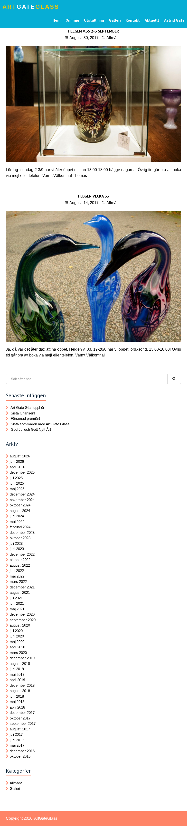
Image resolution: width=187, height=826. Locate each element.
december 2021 (22, 587)
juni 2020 (17, 636)
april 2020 (17, 647)
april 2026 (17, 467)
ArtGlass (30, 6)
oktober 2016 (20, 756)
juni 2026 (17, 461)
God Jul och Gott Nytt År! (31, 429)
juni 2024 (17, 516)
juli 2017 (16, 734)
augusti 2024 (20, 511)
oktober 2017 (20, 718)
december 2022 (22, 554)
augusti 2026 (20, 456)
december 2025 (22, 472)
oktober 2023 (20, 538)
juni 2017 (17, 740)
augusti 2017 (20, 729)
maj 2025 (17, 489)
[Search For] (174, 379)
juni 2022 (17, 571)
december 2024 (22, 494)
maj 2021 (17, 609)
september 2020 (23, 620)
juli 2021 (16, 598)
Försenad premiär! (25, 418)
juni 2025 (17, 483)
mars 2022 (18, 581)
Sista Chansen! (23, 413)
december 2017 (22, 712)
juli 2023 (16, 543)
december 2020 (22, 614)
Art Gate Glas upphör (27, 407)
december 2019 (22, 658)
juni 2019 (17, 669)
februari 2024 (20, 527)
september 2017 (23, 723)
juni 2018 (17, 696)
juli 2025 (16, 478)
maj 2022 (17, 576)
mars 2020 (18, 653)
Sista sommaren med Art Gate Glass (40, 424)
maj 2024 (17, 522)
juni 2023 (17, 549)
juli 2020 (16, 631)
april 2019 (17, 680)
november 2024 (22, 500)
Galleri (15, 788)
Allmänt (113, 38)
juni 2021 (17, 603)
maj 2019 (17, 674)
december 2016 (22, 751)
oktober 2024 (20, 505)
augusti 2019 (20, 663)
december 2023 (22, 532)
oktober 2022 (20, 560)
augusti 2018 (20, 691)
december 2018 (22, 685)
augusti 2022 (20, 565)
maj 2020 (17, 642)
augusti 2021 (20, 592)
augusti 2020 (20, 625)
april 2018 (17, 707)
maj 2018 (17, 702)
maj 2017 (17, 745)
